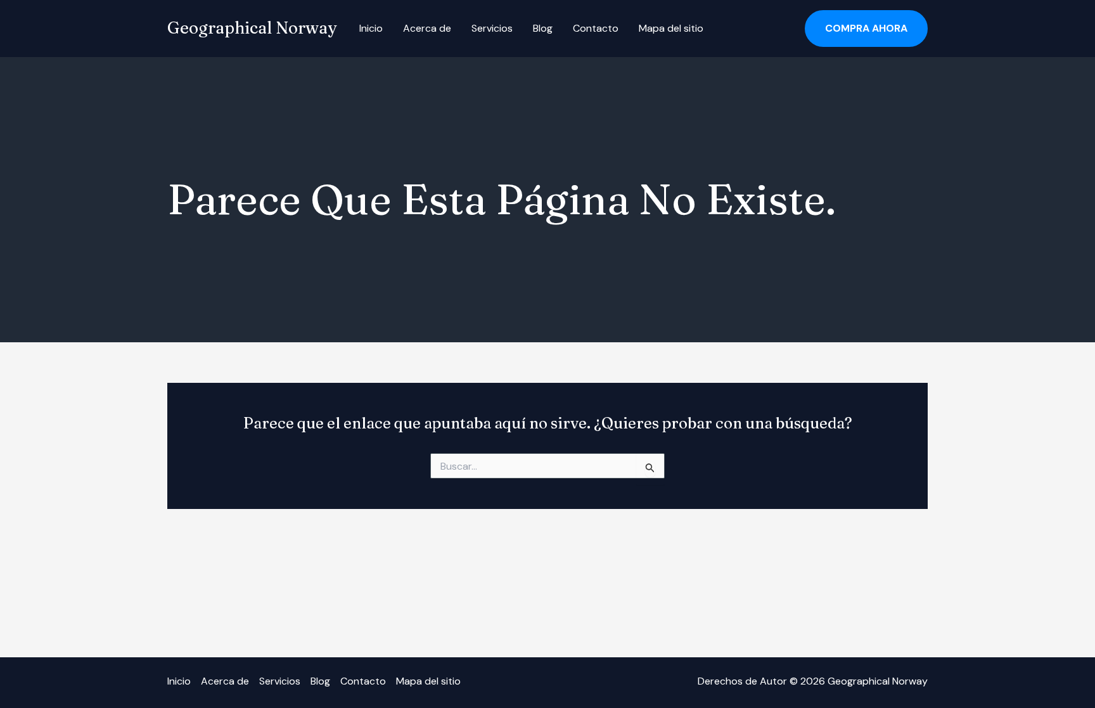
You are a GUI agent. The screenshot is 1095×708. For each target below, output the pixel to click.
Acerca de (427, 28)
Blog (543, 28)
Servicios (492, 28)
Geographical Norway (251, 28)
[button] (866, 28)
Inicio (371, 28)
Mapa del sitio (671, 28)
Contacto (595, 28)
